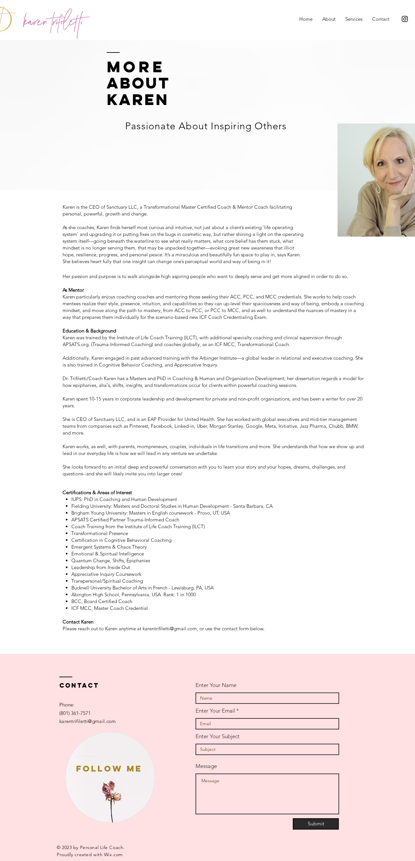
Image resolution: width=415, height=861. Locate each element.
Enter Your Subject (218, 736)
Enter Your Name (216, 685)
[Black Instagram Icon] (405, 19)
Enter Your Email (215, 711)
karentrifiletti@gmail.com (170, 628)
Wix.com (113, 854)
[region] (110, 777)
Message (206, 766)
